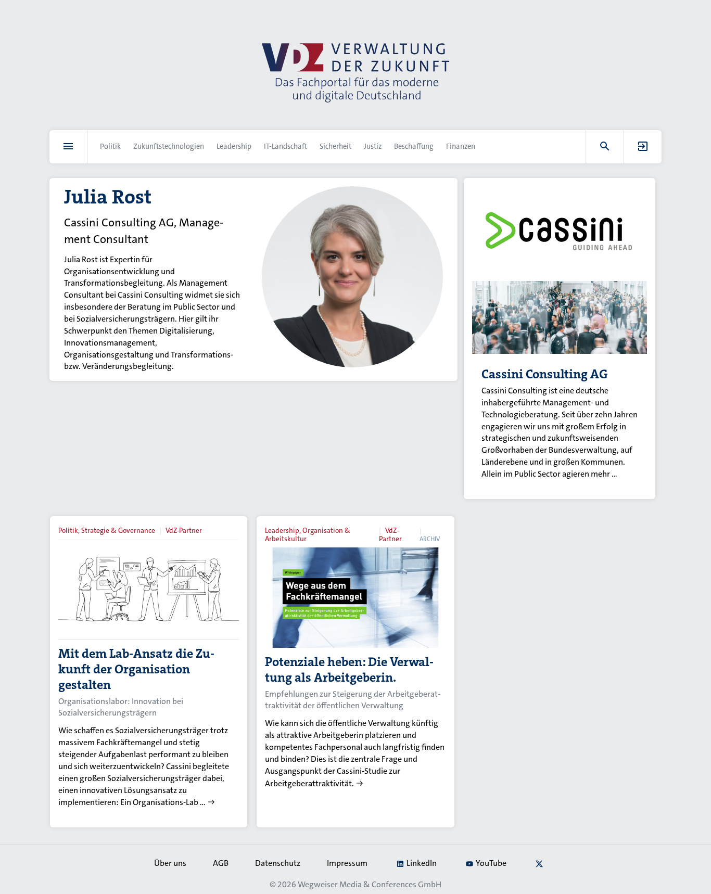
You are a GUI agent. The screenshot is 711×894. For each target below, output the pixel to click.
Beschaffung (414, 146)
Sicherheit (335, 146)
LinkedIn (422, 863)
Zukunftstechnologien (168, 146)
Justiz (373, 146)
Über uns (170, 863)
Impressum (347, 863)
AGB (220, 863)
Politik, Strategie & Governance (106, 530)
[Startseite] (355, 73)
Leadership (234, 146)
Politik (110, 146)
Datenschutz (277, 863)
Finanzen (460, 146)
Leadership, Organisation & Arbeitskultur (307, 534)
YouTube (491, 863)
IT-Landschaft (285, 146)
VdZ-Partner (184, 530)
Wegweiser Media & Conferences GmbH (369, 884)
